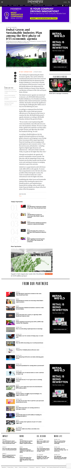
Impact (21, 5)
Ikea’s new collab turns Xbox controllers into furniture (27, 429)
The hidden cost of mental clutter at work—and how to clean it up (30, 373)
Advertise (4, 467)
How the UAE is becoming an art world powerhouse (29, 343)
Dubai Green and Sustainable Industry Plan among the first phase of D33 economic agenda (24, 34)
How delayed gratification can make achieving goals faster (30, 357)
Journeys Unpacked (38, 5)
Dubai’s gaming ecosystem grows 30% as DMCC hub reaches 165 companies (29, 322)
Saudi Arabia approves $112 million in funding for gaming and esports (29, 415)
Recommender (48, 5)
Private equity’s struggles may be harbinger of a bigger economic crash (29, 394)
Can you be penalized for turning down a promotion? (30, 365)
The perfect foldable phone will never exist (27, 350)
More (20, 196)
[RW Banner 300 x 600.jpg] (60, 50)
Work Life (15, 5)
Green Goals (28, 5)
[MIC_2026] (35, 13)
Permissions (31, 467)
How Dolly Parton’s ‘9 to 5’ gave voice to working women (29, 380)
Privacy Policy (10, 467)
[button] (11, 278)
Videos (55, 5)
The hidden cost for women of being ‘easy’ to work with (29, 336)
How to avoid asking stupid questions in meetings (29, 328)
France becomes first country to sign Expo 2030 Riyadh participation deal (10, 103)
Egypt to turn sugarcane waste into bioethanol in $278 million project (29, 387)
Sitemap (43, 467)
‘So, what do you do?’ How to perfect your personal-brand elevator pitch (30, 401)
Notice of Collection (23, 467)
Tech (10, 5)
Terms (16, 467)
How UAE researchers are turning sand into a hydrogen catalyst (28, 408)
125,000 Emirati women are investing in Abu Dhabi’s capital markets (10, 91)
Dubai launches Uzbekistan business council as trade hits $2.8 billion (10, 97)
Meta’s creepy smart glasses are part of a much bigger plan (28, 422)
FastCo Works (66, 5)
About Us (38, 467)
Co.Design (4, 5)
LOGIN (65, 2)
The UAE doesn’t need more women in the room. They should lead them (29, 294)
